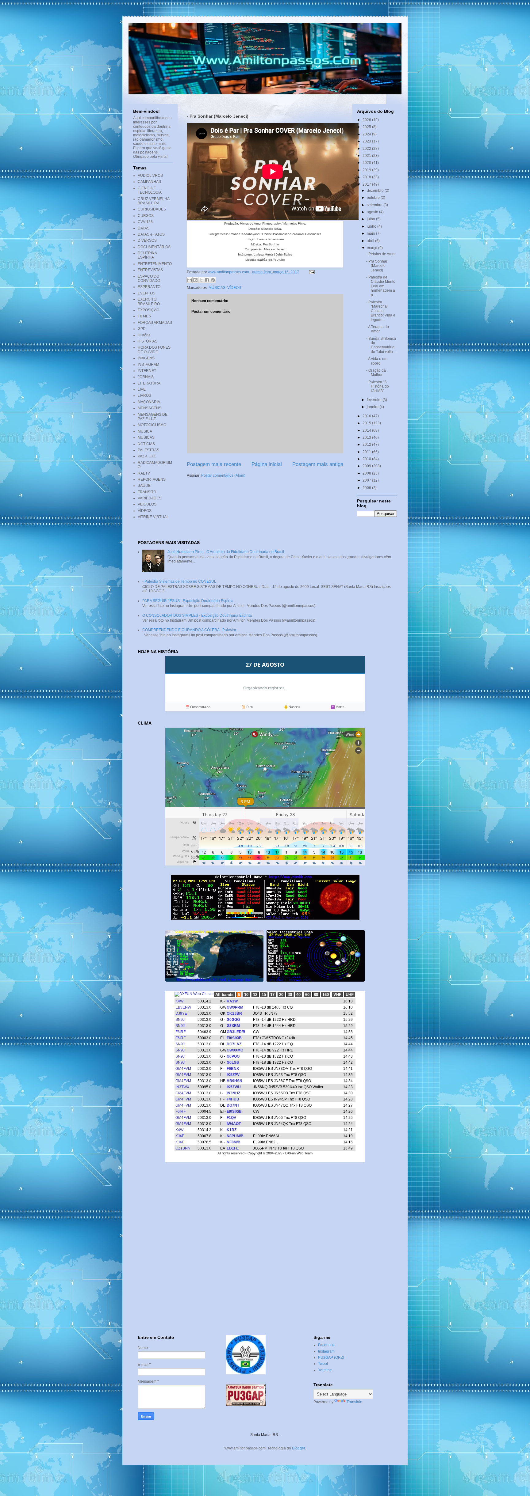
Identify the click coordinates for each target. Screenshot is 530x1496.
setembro (375, 205)
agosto (373, 212)
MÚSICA (145, 431)
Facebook (326, 1345)
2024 (367, 134)
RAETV (144, 473)
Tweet (323, 1364)
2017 (367, 184)
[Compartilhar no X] (201, 280)
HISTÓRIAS (147, 341)
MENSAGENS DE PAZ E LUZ (152, 416)
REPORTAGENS (152, 479)
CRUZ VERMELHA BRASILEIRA (153, 201)
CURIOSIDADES (152, 209)
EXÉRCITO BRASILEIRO (149, 301)
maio (371, 233)
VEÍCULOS (147, 504)
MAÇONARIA (149, 402)
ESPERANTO (149, 287)
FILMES (144, 316)
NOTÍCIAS (146, 444)
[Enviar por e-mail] (189, 280)
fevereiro (374, 400)
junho (372, 226)
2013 (367, 437)
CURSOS (146, 216)
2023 (367, 141)
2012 (367, 444)
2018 (367, 177)
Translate (354, 1402)
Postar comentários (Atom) (223, 475)
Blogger (298, 1448)
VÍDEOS (234, 288)
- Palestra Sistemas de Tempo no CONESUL (179, 581)
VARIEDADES (149, 498)
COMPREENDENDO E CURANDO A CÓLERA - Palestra (189, 630)
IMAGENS (146, 358)
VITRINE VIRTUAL (153, 517)
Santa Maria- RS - (265, 1435)
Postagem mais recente (214, 464)
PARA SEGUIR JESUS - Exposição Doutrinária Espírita (187, 601)
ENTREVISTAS (150, 270)
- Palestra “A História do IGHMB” (377, 386)
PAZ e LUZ (147, 456)
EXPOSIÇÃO (148, 310)
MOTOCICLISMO (152, 425)
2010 (367, 459)
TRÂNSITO (147, 492)
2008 (367, 473)
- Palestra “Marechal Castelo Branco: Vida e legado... (380, 311)
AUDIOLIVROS (150, 175)
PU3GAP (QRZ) (331, 1357)
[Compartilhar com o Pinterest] (213, 280)
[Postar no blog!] (195, 280)
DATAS (143, 228)
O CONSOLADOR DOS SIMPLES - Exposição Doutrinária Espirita (197, 615)
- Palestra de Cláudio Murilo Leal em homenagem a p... (380, 286)
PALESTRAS (148, 450)
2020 (367, 163)
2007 (367, 480)
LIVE (142, 389)
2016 (367, 416)
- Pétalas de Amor (381, 254)
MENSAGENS (149, 408)
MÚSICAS (217, 288)
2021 (367, 155)
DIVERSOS (147, 240)
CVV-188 (145, 222)
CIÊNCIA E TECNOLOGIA (150, 190)
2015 (367, 423)
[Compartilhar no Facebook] (207, 280)
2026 (367, 120)
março (372, 248)
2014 (367, 430)
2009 (367, 466)
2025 (367, 127)
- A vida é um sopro (376, 361)
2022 (367, 148)
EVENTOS (146, 293)
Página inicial (267, 464)
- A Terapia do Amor (377, 329)
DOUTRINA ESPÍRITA (147, 255)
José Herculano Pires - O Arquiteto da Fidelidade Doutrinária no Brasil (225, 552)
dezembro (376, 190)
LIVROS (144, 395)
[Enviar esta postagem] (311, 272)
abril (371, 241)
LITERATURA (149, 383)
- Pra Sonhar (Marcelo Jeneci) (376, 265)
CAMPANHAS (149, 182)
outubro (374, 197)
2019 (367, 170)
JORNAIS (146, 377)
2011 (367, 452)
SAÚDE (144, 485)
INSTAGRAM (148, 364)
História (144, 335)
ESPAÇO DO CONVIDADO (149, 278)
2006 (367, 488)
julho (371, 219)
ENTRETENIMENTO (155, 264)
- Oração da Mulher (376, 372)
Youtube (325, 1370)
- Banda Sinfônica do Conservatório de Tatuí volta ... (381, 345)
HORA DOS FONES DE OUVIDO (154, 349)
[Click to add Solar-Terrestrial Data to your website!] (265, 919)
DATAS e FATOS (151, 234)
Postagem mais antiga (317, 464)
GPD (142, 329)
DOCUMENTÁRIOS (154, 247)
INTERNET (147, 371)
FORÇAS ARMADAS (155, 322)
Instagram (326, 1351)
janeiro (373, 407)
